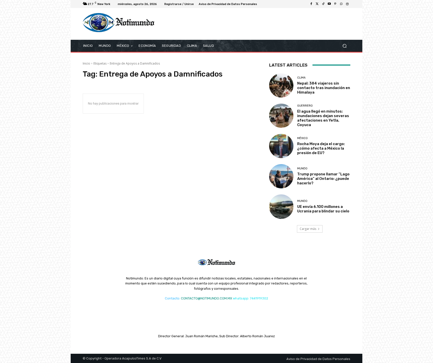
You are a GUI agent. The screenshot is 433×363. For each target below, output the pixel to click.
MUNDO (302, 168)
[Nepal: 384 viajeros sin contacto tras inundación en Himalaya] (281, 85)
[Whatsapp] (341, 4)
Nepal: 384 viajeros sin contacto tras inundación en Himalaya (323, 88)
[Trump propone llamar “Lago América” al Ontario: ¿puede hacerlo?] (281, 176)
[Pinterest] (335, 4)
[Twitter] (317, 4)
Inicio (86, 63)
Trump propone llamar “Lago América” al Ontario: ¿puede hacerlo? (323, 178)
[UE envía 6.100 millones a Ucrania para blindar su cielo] (281, 206)
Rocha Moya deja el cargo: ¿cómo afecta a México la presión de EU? (321, 148)
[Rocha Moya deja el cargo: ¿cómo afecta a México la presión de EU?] (281, 146)
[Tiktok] (323, 4)
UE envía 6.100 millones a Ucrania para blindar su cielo (323, 208)
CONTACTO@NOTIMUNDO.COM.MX (206, 298)
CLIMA (301, 77)
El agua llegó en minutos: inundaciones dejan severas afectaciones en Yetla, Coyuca (323, 118)
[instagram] (347, 4)
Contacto (172, 298)
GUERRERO (305, 105)
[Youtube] (329, 4)
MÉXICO (302, 138)
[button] (344, 46)
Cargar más (308, 229)
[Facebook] (311, 4)
